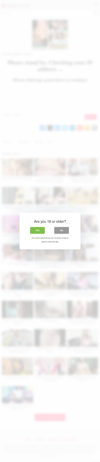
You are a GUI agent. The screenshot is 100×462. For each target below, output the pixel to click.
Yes (37, 230)
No (61, 230)
